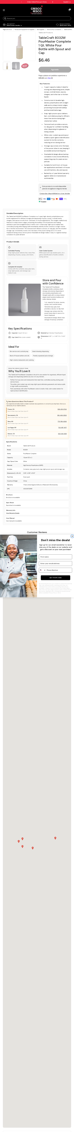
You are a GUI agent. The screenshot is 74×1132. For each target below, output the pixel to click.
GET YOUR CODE (55, 578)
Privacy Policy (52, 593)
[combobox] (42, 570)
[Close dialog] (72, 536)
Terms (59, 593)
